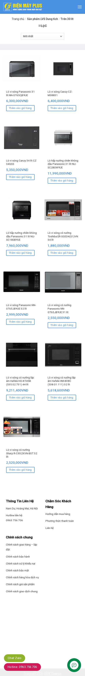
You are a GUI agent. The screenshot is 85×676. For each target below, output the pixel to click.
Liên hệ (49, 528)
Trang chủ (18, 19)
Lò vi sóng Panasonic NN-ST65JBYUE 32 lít (21, 306)
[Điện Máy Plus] (22, 7)
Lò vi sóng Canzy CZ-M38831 (60, 93)
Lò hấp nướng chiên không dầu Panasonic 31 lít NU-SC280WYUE (63, 164)
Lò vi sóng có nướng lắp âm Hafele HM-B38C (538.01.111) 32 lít (62, 381)
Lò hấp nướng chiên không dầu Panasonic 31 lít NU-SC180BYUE (21, 236)
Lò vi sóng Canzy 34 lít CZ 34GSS (21, 162)
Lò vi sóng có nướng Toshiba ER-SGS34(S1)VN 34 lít (63, 236)
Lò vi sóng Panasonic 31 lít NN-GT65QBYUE (20, 93)
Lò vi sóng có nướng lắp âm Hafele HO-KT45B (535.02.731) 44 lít (20, 381)
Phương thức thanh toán (59, 520)
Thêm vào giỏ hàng (20, 108)
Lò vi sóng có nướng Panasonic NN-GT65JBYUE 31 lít (59, 308)
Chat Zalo (14, 658)
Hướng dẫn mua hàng (57, 513)
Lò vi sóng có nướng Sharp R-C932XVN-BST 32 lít (21, 453)
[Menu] (79, 7)
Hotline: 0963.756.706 (22, 667)
